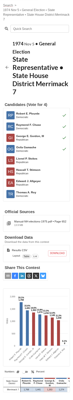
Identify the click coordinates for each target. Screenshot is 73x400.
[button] (26, 256)
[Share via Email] (8, 276)
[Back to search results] (7, 67)
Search (8, 5)
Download (57, 253)
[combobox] (39, 28)
